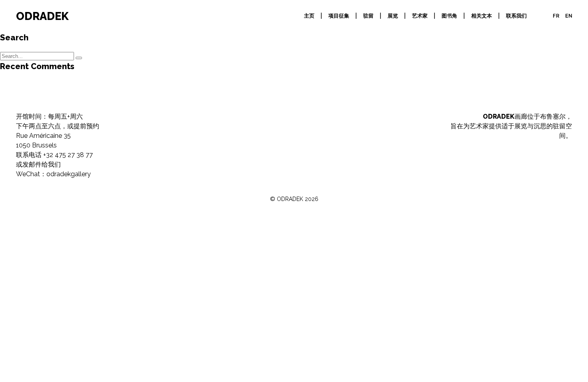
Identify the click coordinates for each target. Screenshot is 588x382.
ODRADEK (42, 16)
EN (568, 16)
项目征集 (338, 16)
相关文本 (481, 16)
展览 (393, 16)
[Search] (79, 58)
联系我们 (516, 16)
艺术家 (420, 16)
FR (556, 16)
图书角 (449, 16)
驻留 (368, 16)
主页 (309, 16)
